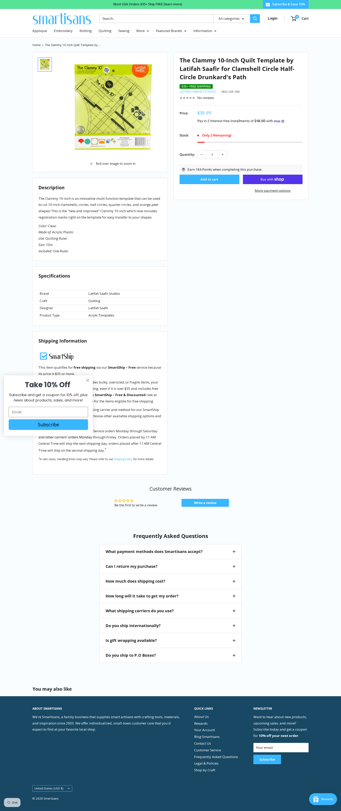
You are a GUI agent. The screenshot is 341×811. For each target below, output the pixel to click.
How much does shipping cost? (135, 581)
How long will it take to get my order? (142, 596)
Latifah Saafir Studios (198, 91)
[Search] (255, 18)
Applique (39, 30)
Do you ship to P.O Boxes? (131, 655)
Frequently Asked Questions (216, 756)
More (140, 30)
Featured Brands (169, 30)
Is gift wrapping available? (131, 640)
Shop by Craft (204, 770)
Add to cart (209, 179)
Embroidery (63, 30)
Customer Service (207, 750)
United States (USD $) (49, 788)
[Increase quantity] (222, 154)
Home (36, 45)
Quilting (105, 30)
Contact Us (202, 743)
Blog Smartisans (207, 736)
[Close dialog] (87, 380)
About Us (201, 716)
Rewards (201, 723)
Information (202, 30)
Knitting (86, 30)
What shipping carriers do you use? (140, 610)
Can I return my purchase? (131, 566)
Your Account (204, 730)
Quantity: (187, 154)
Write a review (205, 503)
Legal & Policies (206, 763)
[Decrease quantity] (202, 154)
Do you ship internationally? (133, 625)
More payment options (272, 190)
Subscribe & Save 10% (288, 4)
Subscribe (267, 759)
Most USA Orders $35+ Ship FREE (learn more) (147, 4)
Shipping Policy (123, 459)
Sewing (123, 30)
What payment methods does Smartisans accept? (154, 551)
